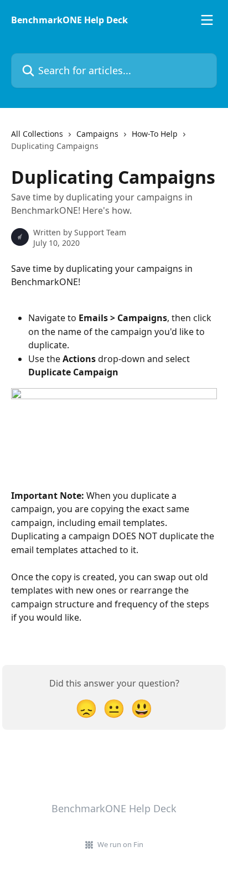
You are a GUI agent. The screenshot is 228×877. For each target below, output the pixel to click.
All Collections (37, 133)
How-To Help (155, 133)
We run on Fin (120, 844)
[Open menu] (207, 20)
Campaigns (97, 133)
